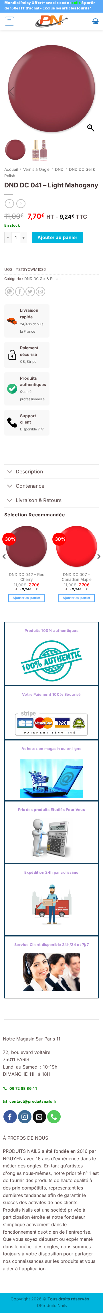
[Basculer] (9, 472)
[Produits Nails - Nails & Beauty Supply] (51, 21)
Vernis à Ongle (36, 169)
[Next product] (9, 203)
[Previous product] (20, 203)
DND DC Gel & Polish (42, 279)
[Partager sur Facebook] (20, 291)
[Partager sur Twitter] (30, 291)
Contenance (30, 486)
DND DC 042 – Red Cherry (26, 577)
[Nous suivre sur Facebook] (10, 1117)
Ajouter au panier (57, 237)
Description (29, 472)
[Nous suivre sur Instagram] (24, 1117)
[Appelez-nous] (54, 1117)
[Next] (98, 568)
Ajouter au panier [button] (26, 598)
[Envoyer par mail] (40, 291)
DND (59, 169)
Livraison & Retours (39, 500)
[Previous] (4, 568)
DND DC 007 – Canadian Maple (77, 577)
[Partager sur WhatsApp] (9, 291)
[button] (9, 21)
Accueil (11, 169)
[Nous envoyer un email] (39, 1117)
